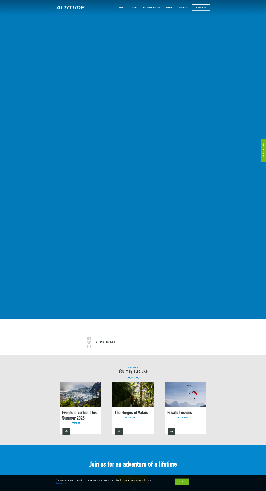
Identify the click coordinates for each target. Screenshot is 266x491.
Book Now (201, 7)
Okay (182, 481)
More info (61, 483)
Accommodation (151, 8)
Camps (134, 8)
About (122, 8)
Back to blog (106, 342)
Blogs (169, 8)
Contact (182, 8)
